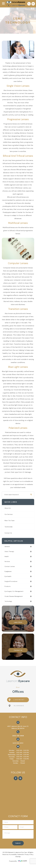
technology (8, 601)
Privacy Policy (29, 854)
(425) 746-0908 (18, 736)
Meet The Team (10, 520)
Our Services (9, 514)
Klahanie (19, 706)
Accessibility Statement (16, 854)
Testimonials (8, 527)
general (7, 546)
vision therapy (9, 551)
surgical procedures (11, 581)
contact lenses (10, 566)
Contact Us (8, 533)
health (7, 556)
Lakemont (19, 700)
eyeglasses (8, 571)
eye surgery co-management (14, 591)
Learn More (18, 622)
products (7, 586)
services (7, 561)
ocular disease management (14, 596)
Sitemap (18, 856)
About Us (8, 508)
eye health (8, 576)
